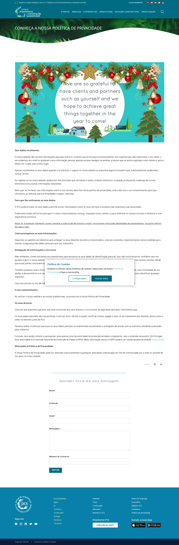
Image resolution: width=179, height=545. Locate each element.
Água (56, 502)
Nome (52, 390)
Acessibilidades (60, 498)
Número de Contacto (59, 456)
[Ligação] (28, 12)
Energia (57, 516)
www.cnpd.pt (158, 339)
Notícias (96, 498)
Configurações (79, 278)
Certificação (97, 505)
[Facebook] (16, 524)
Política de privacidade (141, 512)
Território (58, 523)
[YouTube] (35, 524)
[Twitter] (30, 524)
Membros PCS (99, 512)
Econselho (136, 502)
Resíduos (57, 520)
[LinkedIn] (26, 524)
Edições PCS (137, 505)
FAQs (95, 502)
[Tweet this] (161, 364)
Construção (58, 512)
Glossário (97, 509)
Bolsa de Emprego (139, 498)
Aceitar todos (101, 278)
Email (52, 416)
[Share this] (155, 364)
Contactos (136, 509)
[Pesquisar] (162, 12)
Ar (55, 505)
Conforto (57, 509)
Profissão (53, 403)
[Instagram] (21, 524)
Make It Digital (50, 542)
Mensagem (55, 428)
